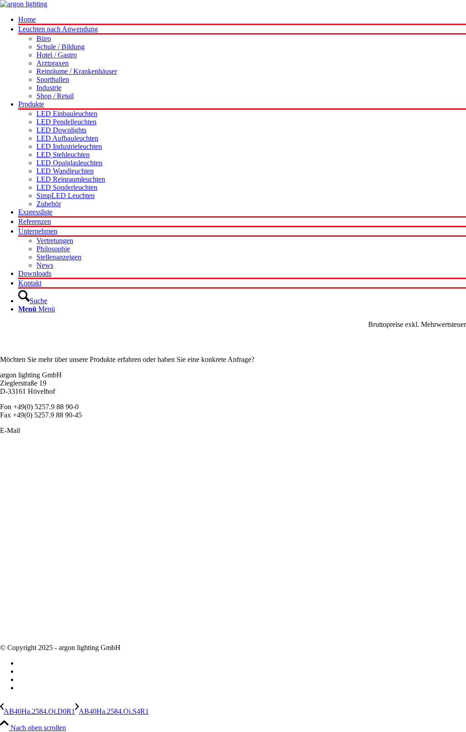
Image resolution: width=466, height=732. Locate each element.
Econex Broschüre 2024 (35, 583)
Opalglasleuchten (25, 499)
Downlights (17, 507)
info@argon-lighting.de (55, 430)
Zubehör (12, 540)
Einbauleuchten (22, 482)
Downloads (16, 632)
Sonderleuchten (22, 474)
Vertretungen (18, 616)
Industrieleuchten (24, 515)
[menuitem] (242, 20)
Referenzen (16, 624)
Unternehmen (19, 599)
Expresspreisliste (24, 591)
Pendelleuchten (22, 466)
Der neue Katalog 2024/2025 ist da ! (52, 575)
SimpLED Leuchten (29, 531)
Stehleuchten (18, 523)
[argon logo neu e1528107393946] (23, 4)
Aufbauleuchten (23, 490)
